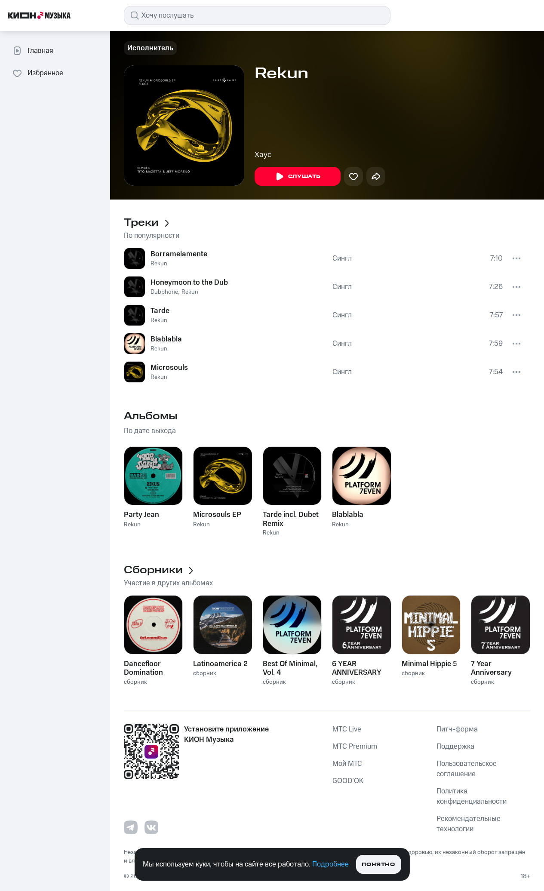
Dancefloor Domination (143, 668)
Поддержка (455, 746)
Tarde (160, 311)
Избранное (45, 73)
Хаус (263, 155)
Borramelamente (179, 254)
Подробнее (330, 864)
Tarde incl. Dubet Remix (291, 519)
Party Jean (141, 514)
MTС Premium (354, 746)
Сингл (342, 258)
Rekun (159, 263)
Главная (40, 51)
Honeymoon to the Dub (189, 282)
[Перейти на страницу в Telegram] (131, 827)
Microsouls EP (217, 514)
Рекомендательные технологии (468, 824)
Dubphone (164, 292)
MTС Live (346, 729)
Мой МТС (347, 764)
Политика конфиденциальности (471, 796)
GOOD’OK (347, 781)
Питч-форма (457, 729)
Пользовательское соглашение (466, 769)
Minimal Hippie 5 (429, 664)
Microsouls (169, 368)
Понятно (378, 864)
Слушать (304, 176)
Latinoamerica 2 (220, 664)
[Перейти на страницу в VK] (151, 827)
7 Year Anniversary (491, 668)
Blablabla (166, 339)
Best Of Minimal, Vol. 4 (290, 668)
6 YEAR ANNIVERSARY (356, 668)
